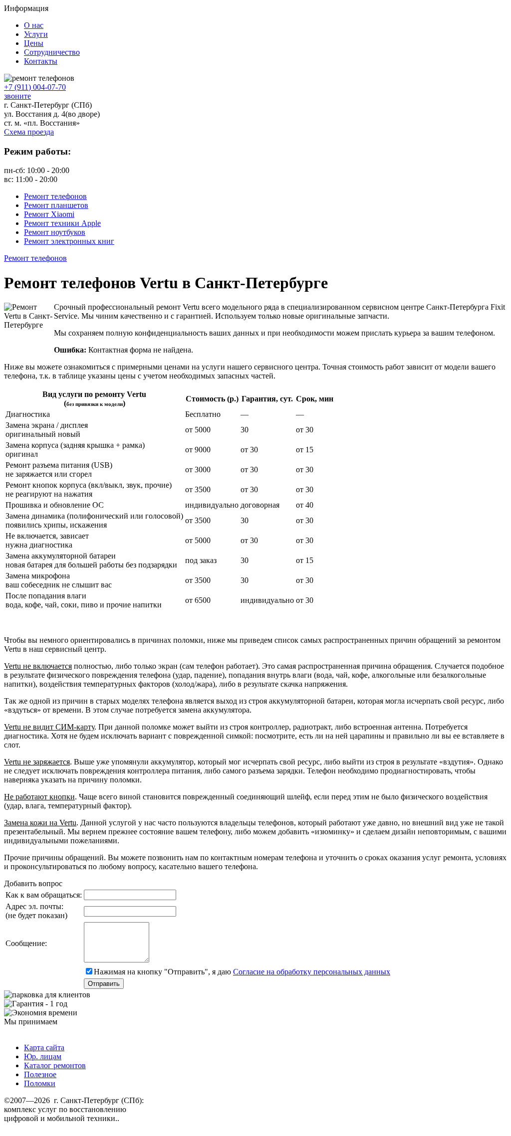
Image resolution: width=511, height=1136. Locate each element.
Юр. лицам (42, 1056)
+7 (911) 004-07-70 (35, 87)
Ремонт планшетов (56, 205)
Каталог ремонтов (55, 1065)
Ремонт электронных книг (69, 241)
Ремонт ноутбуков (54, 232)
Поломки (39, 1083)
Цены (33, 43)
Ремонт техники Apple (62, 223)
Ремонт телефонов (55, 196)
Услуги (36, 34)
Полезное (40, 1074)
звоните (17, 96)
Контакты (40, 61)
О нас (33, 25)
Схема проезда (29, 132)
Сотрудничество (52, 52)
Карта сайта (44, 1047)
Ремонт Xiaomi (49, 214)
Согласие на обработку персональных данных (311, 971)
